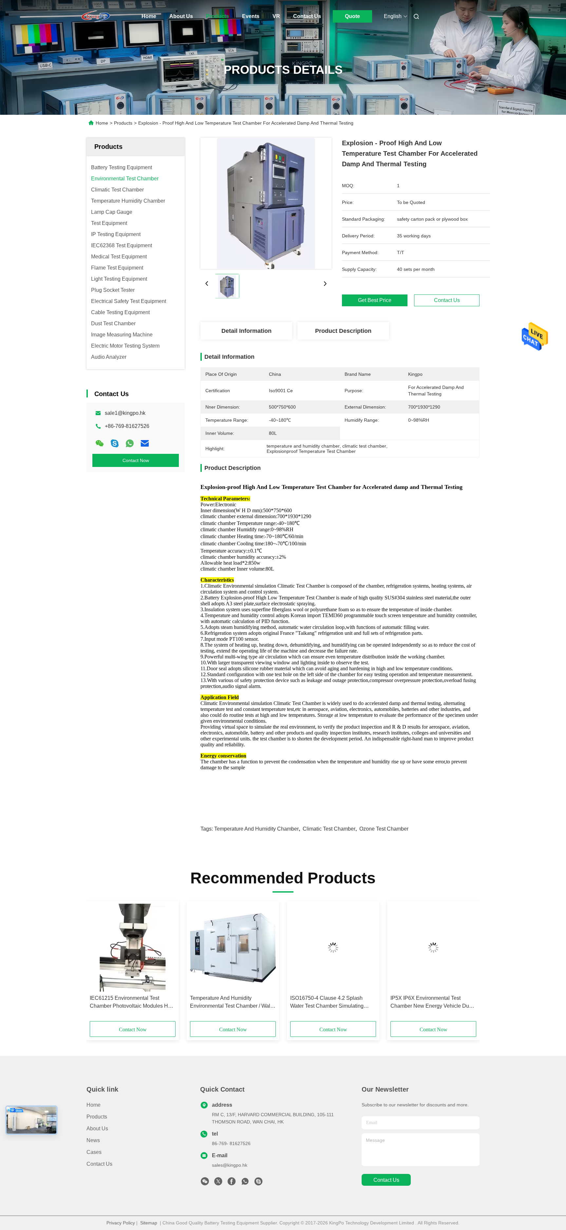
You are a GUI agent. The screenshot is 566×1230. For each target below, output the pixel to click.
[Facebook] (231, 1183)
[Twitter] (218, 1183)
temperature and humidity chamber (256, 829)
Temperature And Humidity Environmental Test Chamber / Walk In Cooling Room (231, 1002)
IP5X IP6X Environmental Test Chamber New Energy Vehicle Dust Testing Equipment (431, 1002)
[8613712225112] (245, 1183)
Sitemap (148, 1222)
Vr (276, 16)
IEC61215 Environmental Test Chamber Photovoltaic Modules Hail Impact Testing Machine (132, 1002)
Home (149, 16)
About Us (181, 16)
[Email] (145, 443)
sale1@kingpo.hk (125, 413)
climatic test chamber (329, 829)
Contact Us (307, 16)
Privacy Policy (120, 1222)
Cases (94, 1152)
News (93, 1140)
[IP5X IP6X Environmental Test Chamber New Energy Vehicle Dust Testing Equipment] (433, 948)
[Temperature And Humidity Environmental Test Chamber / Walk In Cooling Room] (233, 948)
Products (217, 16)
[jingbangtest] (258, 1183)
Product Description (343, 331)
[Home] (95, 16)
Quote (352, 16)
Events (250, 16)
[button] (98, 963)
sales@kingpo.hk (229, 1165)
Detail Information (246, 331)
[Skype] (114, 443)
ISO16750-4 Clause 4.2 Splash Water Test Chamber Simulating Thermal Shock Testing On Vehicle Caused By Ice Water (330, 1002)
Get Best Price (374, 300)
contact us (386, 1180)
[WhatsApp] (129, 443)
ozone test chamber (383, 829)
